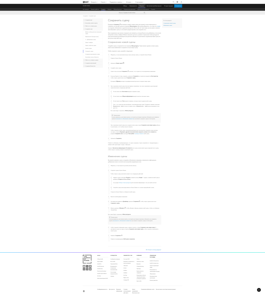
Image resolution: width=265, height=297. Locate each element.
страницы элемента (139, 133)
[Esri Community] (84, 269)
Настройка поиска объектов (92, 57)
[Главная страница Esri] (86, 2)
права (158, 26)
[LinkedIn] (90, 266)
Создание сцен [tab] (88, 29)
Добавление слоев (91, 39)
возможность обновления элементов (125, 118)
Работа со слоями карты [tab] (91, 26)
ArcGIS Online (86, 5)
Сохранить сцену (89, 51)
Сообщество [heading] (113, 255)
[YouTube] (90, 269)
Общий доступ (118, 9)
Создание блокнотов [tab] (90, 66)
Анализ (109, 9)
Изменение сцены (167, 25)
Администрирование (143, 9)
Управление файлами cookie (147, 289)
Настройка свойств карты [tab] (91, 23)
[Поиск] (173, 2)
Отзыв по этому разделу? (154, 249)
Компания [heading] (139, 255)
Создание (85, 15)
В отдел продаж (168, 6)
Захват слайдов (89, 42)
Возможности (133, 6)
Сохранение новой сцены (169, 23)
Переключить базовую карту (92, 36)
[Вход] (181, 2)
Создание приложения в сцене (92, 54)
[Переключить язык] (177, 2)
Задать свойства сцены (90, 45)
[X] (87, 266)
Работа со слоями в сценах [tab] (91, 60)
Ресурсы (142, 6)
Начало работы (95, 9)
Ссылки (153, 9)
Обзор (125, 6)
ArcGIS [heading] (98, 255)
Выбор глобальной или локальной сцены (93, 32)
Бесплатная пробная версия (154, 6)
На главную (86, 9)
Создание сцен (92, 15)
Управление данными (129, 9)
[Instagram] (87, 269)
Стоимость (178, 6)
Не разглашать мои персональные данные (166, 289)
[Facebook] (84, 266)
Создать (103, 9)
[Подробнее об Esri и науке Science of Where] (87, 259)
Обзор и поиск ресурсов (125, 182)
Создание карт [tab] (88, 20)
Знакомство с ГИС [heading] (128, 255)
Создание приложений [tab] (90, 63)
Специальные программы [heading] (153, 256)
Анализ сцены (88, 48)
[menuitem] (102, 259)
